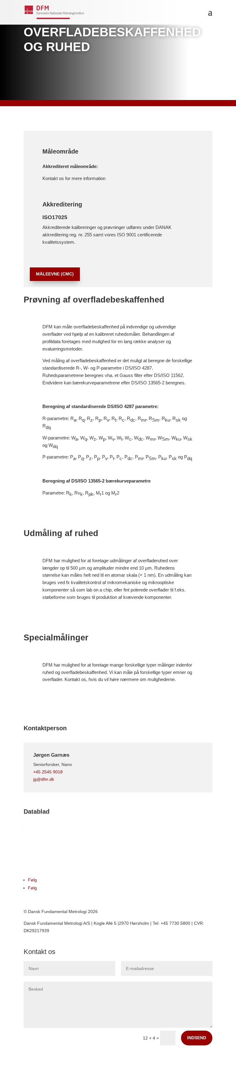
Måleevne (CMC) (55, 273)
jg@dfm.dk (43, 779)
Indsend (196, 1037)
